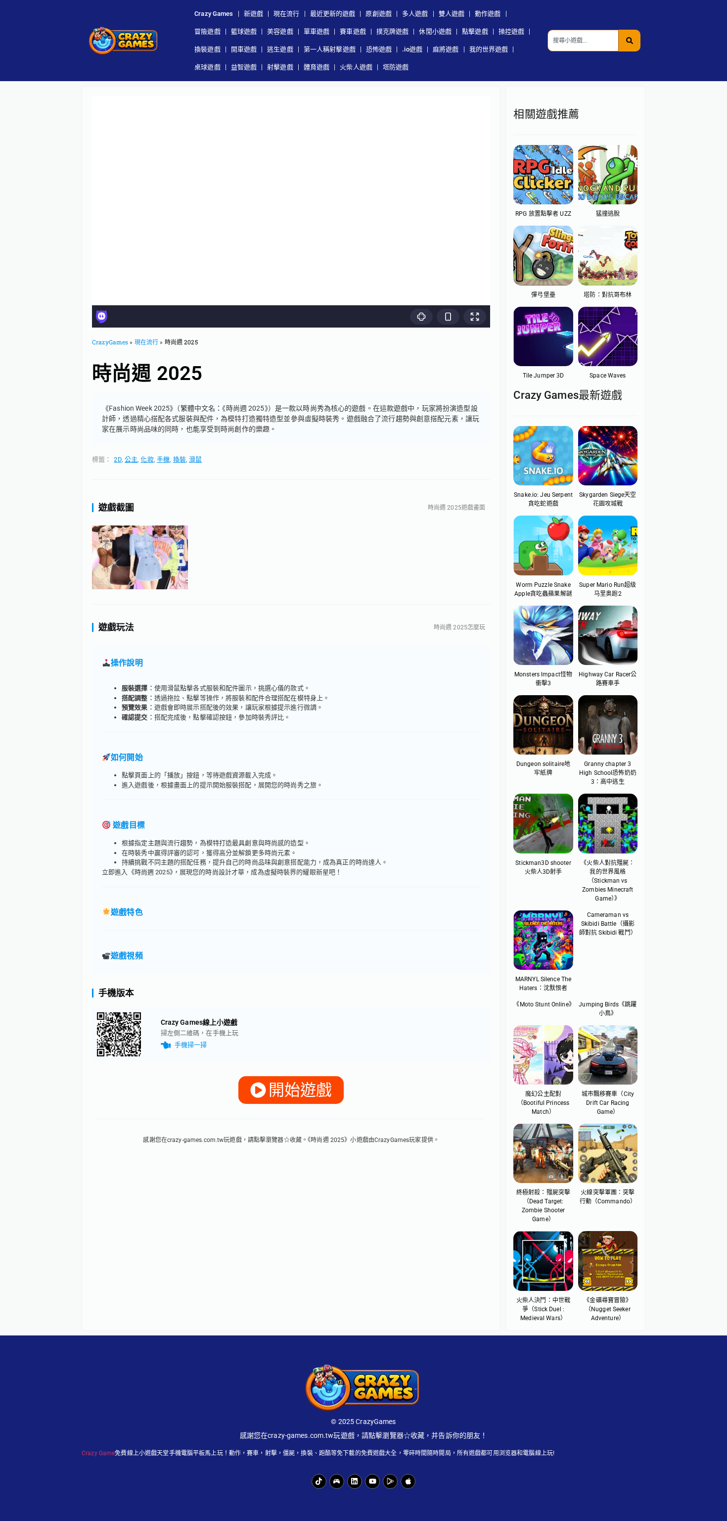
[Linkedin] (354, 1481)
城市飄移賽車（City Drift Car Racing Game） (608, 1103)
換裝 (179, 459)
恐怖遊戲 (379, 49)
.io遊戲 (412, 49)
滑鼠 (195, 459)
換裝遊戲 (207, 49)
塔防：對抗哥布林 (608, 294)
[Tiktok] (319, 1481)
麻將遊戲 (446, 49)
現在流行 (286, 13)
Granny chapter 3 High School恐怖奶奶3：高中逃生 (607, 772)
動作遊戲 (488, 13)
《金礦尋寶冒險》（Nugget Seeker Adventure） (608, 1309)
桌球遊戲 (207, 67)
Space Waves (608, 375)
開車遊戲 (244, 49)
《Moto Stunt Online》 (544, 1004)
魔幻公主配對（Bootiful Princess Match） (543, 1103)
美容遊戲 (280, 31)
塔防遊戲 (396, 67)
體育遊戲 (317, 67)
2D (117, 459)
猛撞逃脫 (608, 213)
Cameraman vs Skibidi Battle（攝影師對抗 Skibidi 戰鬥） (607, 923)
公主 (131, 459)
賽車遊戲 (353, 31)
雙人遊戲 (452, 13)
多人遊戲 (415, 13)
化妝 (146, 459)
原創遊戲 (378, 13)
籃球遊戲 (244, 31)
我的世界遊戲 (488, 49)
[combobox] (583, 40)
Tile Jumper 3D (543, 375)
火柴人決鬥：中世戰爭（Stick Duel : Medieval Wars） (543, 1309)
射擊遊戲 (280, 67)
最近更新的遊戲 (333, 13)
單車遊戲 (317, 31)
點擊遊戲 (475, 31)
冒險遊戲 (207, 31)
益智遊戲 (244, 67)
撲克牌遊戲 (392, 31)
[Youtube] (372, 1481)
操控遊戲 (512, 31)
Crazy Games (213, 13)
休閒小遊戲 (435, 31)
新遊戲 (253, 13)
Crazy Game (98, 1453)
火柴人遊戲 (356, 67)
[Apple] (408, 1481)
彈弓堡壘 (543, 294)
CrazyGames (110, 342)
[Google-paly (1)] (390, 1481)
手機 (163, 459)
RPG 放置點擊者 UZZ (543, 213)
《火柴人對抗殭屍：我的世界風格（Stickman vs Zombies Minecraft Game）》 (608, 880)
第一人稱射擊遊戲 (330, 49)
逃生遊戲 (280, 49)
